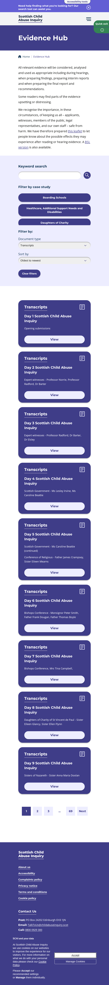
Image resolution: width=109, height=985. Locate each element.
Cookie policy (27, 898)
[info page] (101, 30)
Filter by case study (34, 187)
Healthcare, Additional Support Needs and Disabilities (54, 210)
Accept (75, 955)
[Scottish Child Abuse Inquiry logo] (30, 20)
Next (82, 811)
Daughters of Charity (55, 222)
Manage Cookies (75, 961)
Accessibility (26, 873)
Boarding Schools (54, 197)
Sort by (23, 254)
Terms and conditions (32, 892)
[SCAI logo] (31, 855)
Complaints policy (30, 879)
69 (71, 811)
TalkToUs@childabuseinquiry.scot (48, 925)
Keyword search (32, 166)
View (54, 339)
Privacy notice (27, 885)
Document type (29, 239)
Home (26, 56)
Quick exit (102, 23)
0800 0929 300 (33, 930)
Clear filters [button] (29, 273)
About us (24, 867)
